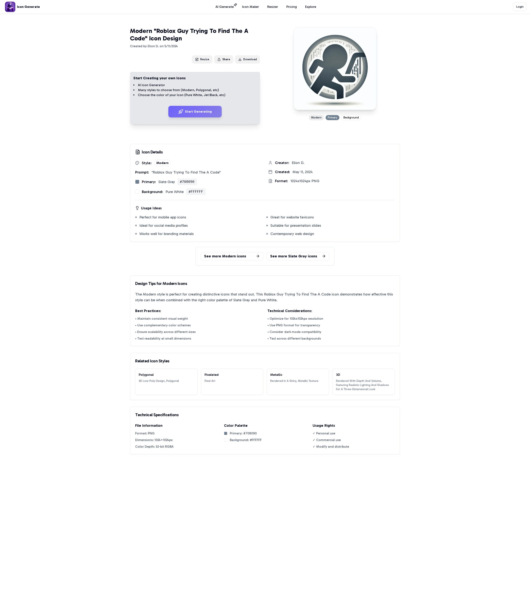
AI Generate (225, 7)
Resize (204, 59)
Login (520, 6)
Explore (310, 7)
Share (226, 59)
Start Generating (198, 111)
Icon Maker (250, 7)
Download (250, 59)
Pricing (291, 7)
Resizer (272, 7)
